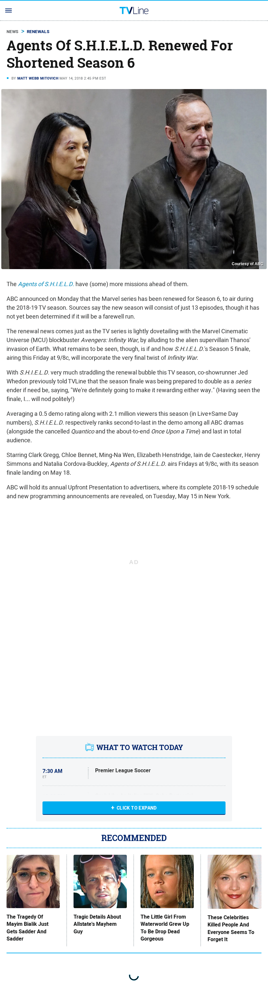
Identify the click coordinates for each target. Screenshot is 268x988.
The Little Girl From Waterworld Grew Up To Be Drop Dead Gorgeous (165, 927)
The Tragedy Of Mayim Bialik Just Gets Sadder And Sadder (27, 927)
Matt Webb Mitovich (38, 78)
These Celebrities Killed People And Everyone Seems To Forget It (231, 928)
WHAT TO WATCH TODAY (139, 747)
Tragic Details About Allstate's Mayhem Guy (97, 924)
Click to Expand (137, 808)
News (13, 31)
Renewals (38, 31)
